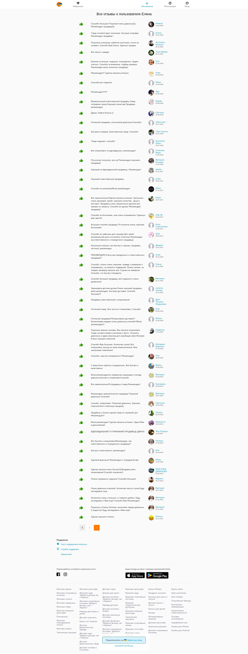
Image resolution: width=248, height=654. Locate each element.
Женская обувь (64, 607)
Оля (157, 61)
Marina (159, 318)
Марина (159, 478)
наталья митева (159, 289)
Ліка (157, 91)
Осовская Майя (160, 151)
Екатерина (160, 384)
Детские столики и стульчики (88, 648)
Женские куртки (64, 589)
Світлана (160, 112)
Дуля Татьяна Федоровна (161, 301)
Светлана (160, 403)
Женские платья (64, 599)
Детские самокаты (88, 617)
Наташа (159, 441)
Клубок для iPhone (180, 626)
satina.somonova (163, 122)
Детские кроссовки (157, 622)
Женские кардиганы (66, 603)
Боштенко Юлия (160, 142)
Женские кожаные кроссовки (65, 611)
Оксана (159, 412)
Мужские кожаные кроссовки (133, 612)
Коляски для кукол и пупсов (157, 598)
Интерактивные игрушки (155, 617)
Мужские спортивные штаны (135, 624)
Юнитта (159, 516)
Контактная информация (177, 605)
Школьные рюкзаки (157, 626)
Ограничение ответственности (179, 611)
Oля (157, 355)
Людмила (160, 330)
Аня (157, 450)
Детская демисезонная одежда (86, 627)
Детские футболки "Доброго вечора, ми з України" (112, 623)
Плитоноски (62, 616)
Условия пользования (177, 617)
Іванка (158, 169)
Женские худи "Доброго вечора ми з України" (89, 595)
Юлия (158, 82)
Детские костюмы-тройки (111, 610)
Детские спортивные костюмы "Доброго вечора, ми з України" (112, 632)
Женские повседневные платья (63, 622)
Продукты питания (157, 593)
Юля (158, 234)
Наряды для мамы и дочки (89, 612)
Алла (158, 73)
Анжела (159, 23)
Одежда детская (110, 605)
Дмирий (159, 245)
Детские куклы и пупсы (155, 604)
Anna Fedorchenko (162, 225)
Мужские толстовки (134, 629)
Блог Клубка (177, 597)
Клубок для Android (180, 630)
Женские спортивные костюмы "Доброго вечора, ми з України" (90, 604)
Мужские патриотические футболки (132, 605)
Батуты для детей (156, 609)
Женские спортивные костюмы (67, 594)
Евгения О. (161, 422)
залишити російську (124, 646)
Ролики (151, 613)
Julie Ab (159, 215)
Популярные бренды (181, 601)
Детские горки (109, 589)
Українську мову (134, 640)
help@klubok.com (179, 622)
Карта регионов (178, 593)
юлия (158, 179)
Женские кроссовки (89, 589)
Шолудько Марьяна (160, 345)
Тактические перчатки (131, 618)
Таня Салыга (162, 131)
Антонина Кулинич (160, 43)
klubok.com (59, 4)
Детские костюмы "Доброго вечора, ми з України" (112, 599)
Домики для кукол (110, 593)
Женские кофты (64, 628)
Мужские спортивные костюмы (135, 598)
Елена (147, 14)
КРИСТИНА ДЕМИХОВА (161, 470)
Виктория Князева (160, 161)
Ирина (159, 365)
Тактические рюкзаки (66, 632)
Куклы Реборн (154, 589)
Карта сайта (177, 589)
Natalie (159, 101)
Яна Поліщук (162, 431)
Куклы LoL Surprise (88, 621)
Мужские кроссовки (134, 589)
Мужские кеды (132, 593)
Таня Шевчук (161, 52)
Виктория (160, 278)
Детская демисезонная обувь (89, 642)
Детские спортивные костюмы (158, 631)
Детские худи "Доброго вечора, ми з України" (89, 635)
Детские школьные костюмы (111, 616)
